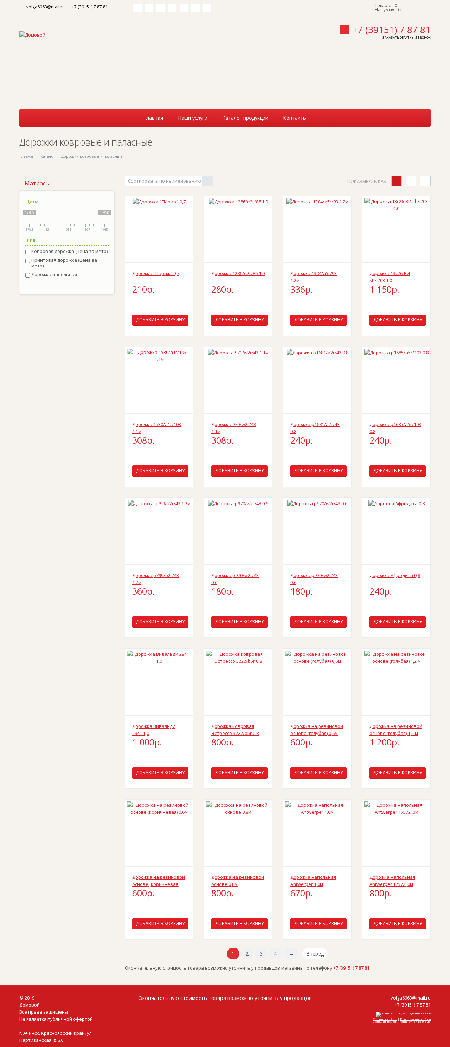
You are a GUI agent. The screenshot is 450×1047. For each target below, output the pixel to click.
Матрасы (37, 183)
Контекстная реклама (415, 1021)
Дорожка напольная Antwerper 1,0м (313, 880)
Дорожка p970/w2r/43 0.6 (235, 578)
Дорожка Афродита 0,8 (394, 575)
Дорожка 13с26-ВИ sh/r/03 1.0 (389, 277)
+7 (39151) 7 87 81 (90, 7)
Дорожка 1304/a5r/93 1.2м (313, 277)
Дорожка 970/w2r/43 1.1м (233, 427)
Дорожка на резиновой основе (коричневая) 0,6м (158, 881)
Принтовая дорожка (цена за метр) (64, 263)
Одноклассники (172, 8)
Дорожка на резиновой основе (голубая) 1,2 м (395, 729)
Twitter (160, 8)
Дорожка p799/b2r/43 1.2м (155, 578)
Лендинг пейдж (385, 1021)
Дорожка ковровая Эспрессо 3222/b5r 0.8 (235, 729)
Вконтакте (137, 8)
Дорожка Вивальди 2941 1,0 (153, 729)
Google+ (207, 8)
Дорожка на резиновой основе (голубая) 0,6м (316, 729)
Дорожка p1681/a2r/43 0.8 (315, 427)
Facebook (149, 8)
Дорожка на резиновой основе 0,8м (237, 880)
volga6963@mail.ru (45, 7)
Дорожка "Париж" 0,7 (155, 273)
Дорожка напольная (54, 275)
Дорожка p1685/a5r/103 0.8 (395, 427)
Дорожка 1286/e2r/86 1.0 (238, 273)
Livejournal (195, 8)
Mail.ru (184, 8)
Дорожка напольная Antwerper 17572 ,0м (392, 880)
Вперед (315, 953)
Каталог (47, 156)
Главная (26, 156)
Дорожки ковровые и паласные (92, 156)
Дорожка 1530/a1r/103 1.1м (156, 427)
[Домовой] (32, 34)
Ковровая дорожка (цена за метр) (69, 251)
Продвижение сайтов (415, 1019)
